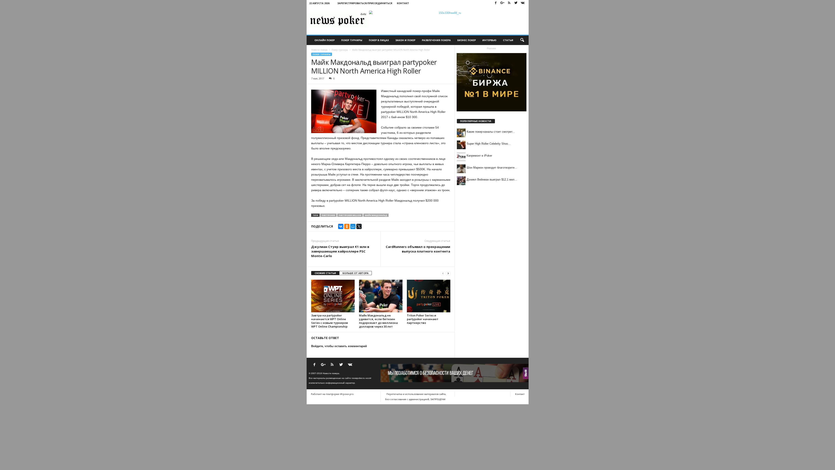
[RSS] (509, 3)
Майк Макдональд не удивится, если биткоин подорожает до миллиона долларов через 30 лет (378, 320)
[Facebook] (495, 3)
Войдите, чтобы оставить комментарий (339, 346)
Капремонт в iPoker (479, 155)
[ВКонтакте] (340, 226)
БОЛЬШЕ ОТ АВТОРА (355, 273)
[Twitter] (516, 3)
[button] (522, 40)
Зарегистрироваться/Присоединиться (364, 3)
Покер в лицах (379, 40)
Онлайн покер (324, 40)
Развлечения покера (436, 40)
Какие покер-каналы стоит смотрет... (491, 131)
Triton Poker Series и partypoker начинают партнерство (422, 319)
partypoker (328, 215)
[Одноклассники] (346, 226)
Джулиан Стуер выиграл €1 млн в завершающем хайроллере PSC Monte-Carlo (340, 251)
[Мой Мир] (353, 226)
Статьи (508, 40)
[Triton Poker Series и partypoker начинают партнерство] (428, 296)
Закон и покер (405, 40)
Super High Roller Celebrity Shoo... (489, 143)
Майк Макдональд (376, 215)
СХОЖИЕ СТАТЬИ (325, 273)
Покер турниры (351, 40)
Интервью (489, 40)
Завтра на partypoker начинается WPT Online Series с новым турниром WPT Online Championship (329, 320)
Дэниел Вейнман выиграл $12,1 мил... (492, 179)
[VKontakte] (522, 3)
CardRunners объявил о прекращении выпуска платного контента (418, 248)
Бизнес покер (466, 40)
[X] (359, 226)
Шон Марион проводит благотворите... (492, 167)
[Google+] (502, 3)
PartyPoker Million (350, 215)
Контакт (403, 3)
